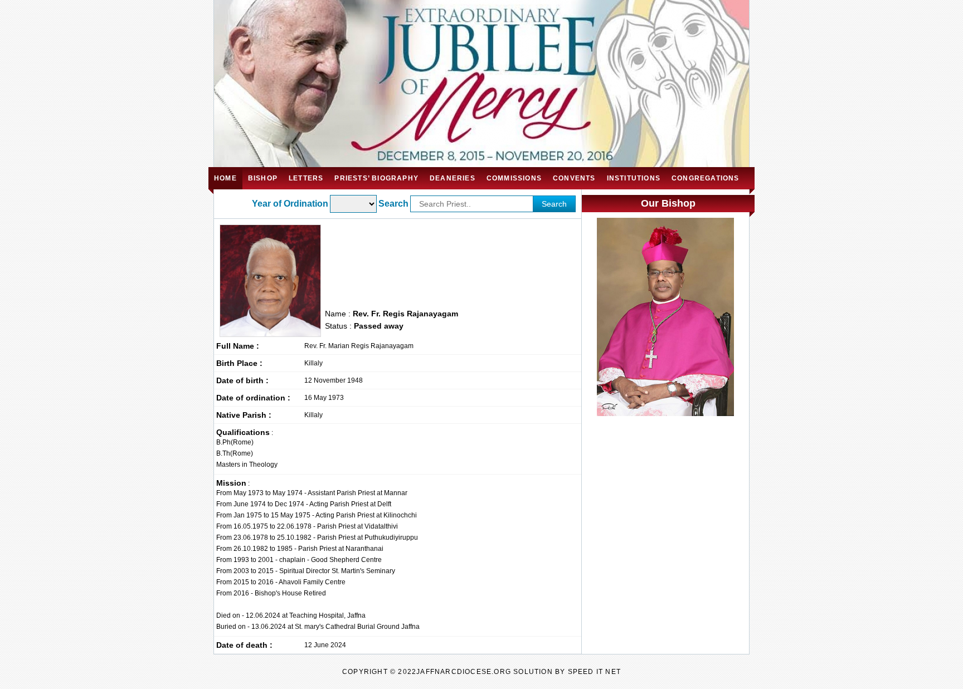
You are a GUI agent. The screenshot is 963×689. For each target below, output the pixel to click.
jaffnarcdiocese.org (463, 672)
